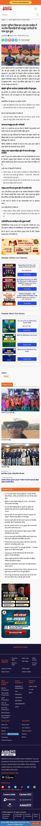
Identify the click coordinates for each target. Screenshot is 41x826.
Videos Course (26, 731)
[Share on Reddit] (9, 40)
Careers (9, 734)
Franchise (4, 737)
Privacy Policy (36, 815)
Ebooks (24, 734)
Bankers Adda (14, 664)
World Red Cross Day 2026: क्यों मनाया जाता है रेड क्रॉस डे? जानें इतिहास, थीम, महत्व (20, 543)
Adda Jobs (25, 658)
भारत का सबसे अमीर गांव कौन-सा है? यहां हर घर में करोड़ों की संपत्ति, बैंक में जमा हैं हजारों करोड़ (20, 521)
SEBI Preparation (5, 699)
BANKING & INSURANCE (19, 687)
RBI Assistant (5, 712)
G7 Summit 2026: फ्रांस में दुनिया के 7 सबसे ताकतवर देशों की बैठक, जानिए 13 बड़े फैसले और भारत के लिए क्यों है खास (21, 496)
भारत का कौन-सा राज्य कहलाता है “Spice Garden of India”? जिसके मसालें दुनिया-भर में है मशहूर (20, 516)
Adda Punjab (34, 659)
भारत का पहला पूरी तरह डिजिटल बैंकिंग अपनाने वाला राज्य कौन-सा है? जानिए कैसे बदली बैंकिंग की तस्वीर (20, 537)
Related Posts (7, 384)
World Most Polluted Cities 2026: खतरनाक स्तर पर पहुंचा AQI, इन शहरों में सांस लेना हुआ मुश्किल (21, 570)
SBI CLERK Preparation (5, 694)
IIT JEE (31, 689)
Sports (6, 376)
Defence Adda (26, 671)
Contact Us (4, 727)
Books (24, 737)
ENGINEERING (20, 703)
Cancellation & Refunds (19, 815)
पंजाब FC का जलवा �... (8, 412)
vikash (5, 35)
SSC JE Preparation (5, 704)
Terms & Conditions (28, 815)
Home (3, 20)
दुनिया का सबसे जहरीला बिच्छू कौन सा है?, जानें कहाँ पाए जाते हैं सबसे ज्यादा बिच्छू (20, 502)
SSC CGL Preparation (5, 708)
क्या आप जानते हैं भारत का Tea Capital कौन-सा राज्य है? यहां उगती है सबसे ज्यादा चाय (21, 527)
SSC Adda (25, 661)
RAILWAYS (18, 694)
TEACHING (18, 697)
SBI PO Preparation (5, 689)
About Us (4, 724)
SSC (16, 691)
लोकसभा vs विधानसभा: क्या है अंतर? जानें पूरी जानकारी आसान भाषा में (20, 565)
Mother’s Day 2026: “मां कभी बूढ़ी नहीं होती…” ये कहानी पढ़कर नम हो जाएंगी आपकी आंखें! (21, 548)
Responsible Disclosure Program (6, 816)
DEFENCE (18, 700)
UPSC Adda (25, 668)
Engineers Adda (6, 668)
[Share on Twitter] (16, 40)
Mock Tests (25, 724)
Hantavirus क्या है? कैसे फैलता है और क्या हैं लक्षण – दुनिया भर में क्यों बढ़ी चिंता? (20, 554)
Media (3, 731)
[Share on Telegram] (6, 40)
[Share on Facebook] (12, 40)
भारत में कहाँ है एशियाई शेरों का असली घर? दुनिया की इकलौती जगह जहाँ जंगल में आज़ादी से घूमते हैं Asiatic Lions (19, 509)
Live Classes (26, 727)
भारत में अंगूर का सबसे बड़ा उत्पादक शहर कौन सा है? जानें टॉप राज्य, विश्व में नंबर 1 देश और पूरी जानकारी (20, 576)
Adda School (5, 671)
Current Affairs (34, 664)
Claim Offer (35, 823)
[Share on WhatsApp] (2, 40)
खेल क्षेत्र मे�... (5, 467)
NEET (31, 692)
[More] (35, 8)
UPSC (17, 707)
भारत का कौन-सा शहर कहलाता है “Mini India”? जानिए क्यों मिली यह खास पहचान (20, 532)
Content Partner (6, 740)
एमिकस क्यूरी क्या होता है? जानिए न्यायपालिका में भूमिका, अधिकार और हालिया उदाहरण (20, 559)
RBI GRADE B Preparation (5, 716)
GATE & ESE (33, 686)
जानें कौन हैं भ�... (6, 440)
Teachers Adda (15, 659)
